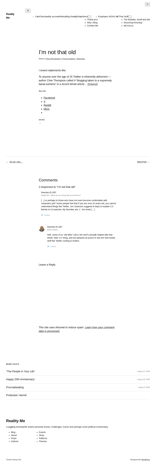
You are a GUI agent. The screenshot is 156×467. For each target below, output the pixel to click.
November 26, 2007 (54, 227)
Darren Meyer (52, 230)
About (85, 16)
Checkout (44, 16)
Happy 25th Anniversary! (20, 379)
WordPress (145, 460)
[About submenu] (89, 16)
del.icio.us (128, 25)
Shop (79, 16)
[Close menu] (27, 11)
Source (92, 84)
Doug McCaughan (54, 59)
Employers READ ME (108, 16)
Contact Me (92, 25)
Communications (69, 59)
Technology (80, 59)
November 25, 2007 (48, 192)
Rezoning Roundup (133, 22)
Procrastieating (15, 387)
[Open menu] (147, 4)
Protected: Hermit (16, 395)
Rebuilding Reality (68, 16)
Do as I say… (16, 162)
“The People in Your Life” (21, 371)
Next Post (141, 162)
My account (54, 16)
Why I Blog (92, 22)
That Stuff (123, 16)
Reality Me (15, 421)
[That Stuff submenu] (130, 16)
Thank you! (92, 19)
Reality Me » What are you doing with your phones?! (61, 195)
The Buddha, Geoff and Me (137, 19)
